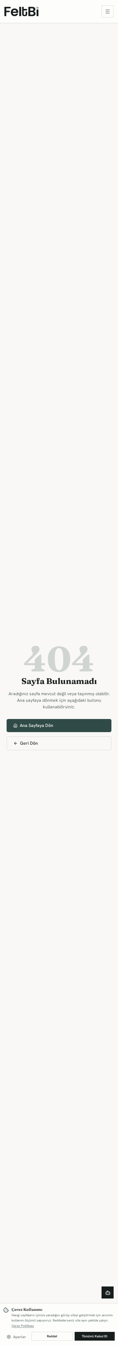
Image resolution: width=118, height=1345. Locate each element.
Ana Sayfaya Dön (36, 725)
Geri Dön (29, 743)
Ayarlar (19, 1336)
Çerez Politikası (23, 1326)
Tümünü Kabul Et (94, 1336)
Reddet (52, 1336)
